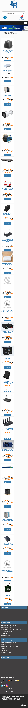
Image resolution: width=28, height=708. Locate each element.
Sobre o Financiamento (5, 619)
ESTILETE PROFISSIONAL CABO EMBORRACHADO (7, 571)
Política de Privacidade (5, 613)
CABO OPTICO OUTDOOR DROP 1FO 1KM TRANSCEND (7, 146)
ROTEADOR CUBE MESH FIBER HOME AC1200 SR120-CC (7, 51)
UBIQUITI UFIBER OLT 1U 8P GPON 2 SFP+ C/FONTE (7, 166)
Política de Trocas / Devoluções (7, 611)
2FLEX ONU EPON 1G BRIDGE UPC (7, 71)
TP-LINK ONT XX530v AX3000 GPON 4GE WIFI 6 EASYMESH (7, 406)
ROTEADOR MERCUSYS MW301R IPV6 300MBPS (7, 189)
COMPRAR (7, 60)
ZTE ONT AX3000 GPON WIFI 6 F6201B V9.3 (7, 264)
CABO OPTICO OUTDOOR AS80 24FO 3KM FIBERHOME (7, 95)
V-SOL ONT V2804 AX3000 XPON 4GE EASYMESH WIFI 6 (7, 240)
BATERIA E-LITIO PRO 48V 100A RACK (7, 332)
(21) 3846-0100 (8, 635)
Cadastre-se (15, 9)
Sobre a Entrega (4, 617)
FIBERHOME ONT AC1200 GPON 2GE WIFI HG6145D (7, 287)
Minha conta (10, 9)
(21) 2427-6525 (8, 652)
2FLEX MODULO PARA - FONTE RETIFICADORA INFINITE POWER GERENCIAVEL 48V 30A (7, 451)
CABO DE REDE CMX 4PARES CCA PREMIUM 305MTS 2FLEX (7, 520)
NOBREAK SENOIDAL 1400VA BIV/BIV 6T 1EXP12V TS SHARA (7, 214)
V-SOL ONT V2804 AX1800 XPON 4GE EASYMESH (7, 429)
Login (20, 9)
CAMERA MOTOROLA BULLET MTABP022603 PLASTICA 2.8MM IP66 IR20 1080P (7, 120)
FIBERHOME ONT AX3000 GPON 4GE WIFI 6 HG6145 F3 (7, 311)
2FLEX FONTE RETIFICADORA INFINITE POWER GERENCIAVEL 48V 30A (7, 473)
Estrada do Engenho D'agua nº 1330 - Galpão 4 (9, 646)
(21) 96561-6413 (9, 691)
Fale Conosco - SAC (4, 615)
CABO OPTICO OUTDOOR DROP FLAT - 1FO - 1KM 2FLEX (7, 497)
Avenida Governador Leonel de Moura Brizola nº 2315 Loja (12, 629)
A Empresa (3, 609)
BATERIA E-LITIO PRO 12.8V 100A (7, 358)
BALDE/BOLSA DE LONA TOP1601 (7, 595)
